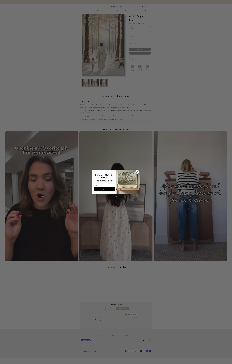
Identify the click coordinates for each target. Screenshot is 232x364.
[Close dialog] (137, 172)
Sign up (104, 189)
